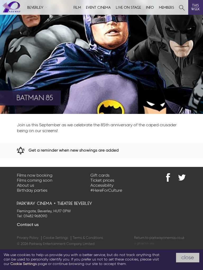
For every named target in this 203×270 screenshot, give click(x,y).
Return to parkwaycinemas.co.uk (159, 238)
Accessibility (101, 186)
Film (77, 7)
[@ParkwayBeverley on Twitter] (182, 177)
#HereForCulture (106, 191)
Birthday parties (32, 191)
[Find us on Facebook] (168, 177)
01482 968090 (35, 216)
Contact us (28, 225)
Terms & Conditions (88, 238)
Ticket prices (102, 181)
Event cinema (98, 7)
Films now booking (34, 175)
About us (25, 186)
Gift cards (99, 175)
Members (166, 7)
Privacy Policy (28, 238)
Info (150, 7)
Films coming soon (34, 181)
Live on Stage (128, 7)
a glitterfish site (144, 243)
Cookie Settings (55, 238)
